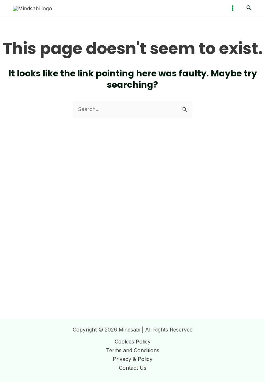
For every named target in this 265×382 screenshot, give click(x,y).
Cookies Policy (133, 341)
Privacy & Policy (133, 359)
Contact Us (132, 368)
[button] (249, 8)
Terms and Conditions (132, 350)
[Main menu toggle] (233, 8)
